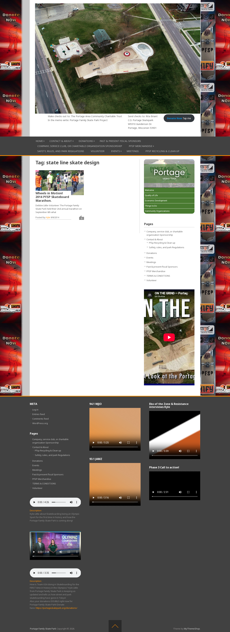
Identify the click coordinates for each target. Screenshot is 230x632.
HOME (39, 141)
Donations (86, 141)
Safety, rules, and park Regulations (60, 151)
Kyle (48, 217)
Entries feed (38, 414)
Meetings (133, 151)
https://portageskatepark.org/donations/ (56, 607)
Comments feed (40, 418)
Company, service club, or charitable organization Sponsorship (79, 146)
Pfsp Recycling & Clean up (162, 151)
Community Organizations (157, 211)
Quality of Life (151, 195)
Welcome (149, 190)
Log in (35, 409)
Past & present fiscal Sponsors (120, 141)
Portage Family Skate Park (43, 628)
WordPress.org (40, 423)
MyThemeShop (192, 628)
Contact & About (61, 141)
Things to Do (151, 206)
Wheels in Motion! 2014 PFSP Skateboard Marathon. (52, 197)
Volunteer (97, 151)
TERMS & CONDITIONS (158, 275)
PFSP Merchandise (140, 146)
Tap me (179, 118)
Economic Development (156, 200)
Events (115, 151)
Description (35, 510)
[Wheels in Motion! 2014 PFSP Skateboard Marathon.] (60, 182)
